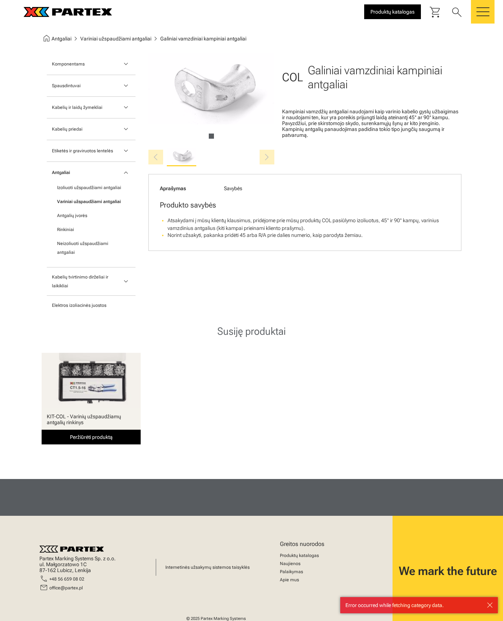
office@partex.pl (66, 587)
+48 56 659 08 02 (66, 579)
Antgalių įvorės (72, 215)
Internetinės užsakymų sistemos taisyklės (207, 567)
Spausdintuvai (66, 85)
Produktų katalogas (299, 555)
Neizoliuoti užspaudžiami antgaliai (82, 248)
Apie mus (289, 579)
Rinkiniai (65, 229)
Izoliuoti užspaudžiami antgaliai (89, 187)
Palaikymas (291, 571)
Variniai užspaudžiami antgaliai (89, 201)
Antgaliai (61, 172)
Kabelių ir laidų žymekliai (77, 107)
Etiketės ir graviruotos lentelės (82, 150)
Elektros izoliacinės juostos (79, 305)
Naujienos (290, 563)
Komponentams (68, 64)
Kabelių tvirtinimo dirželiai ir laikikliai (80, 281)
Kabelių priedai (67, 129)
